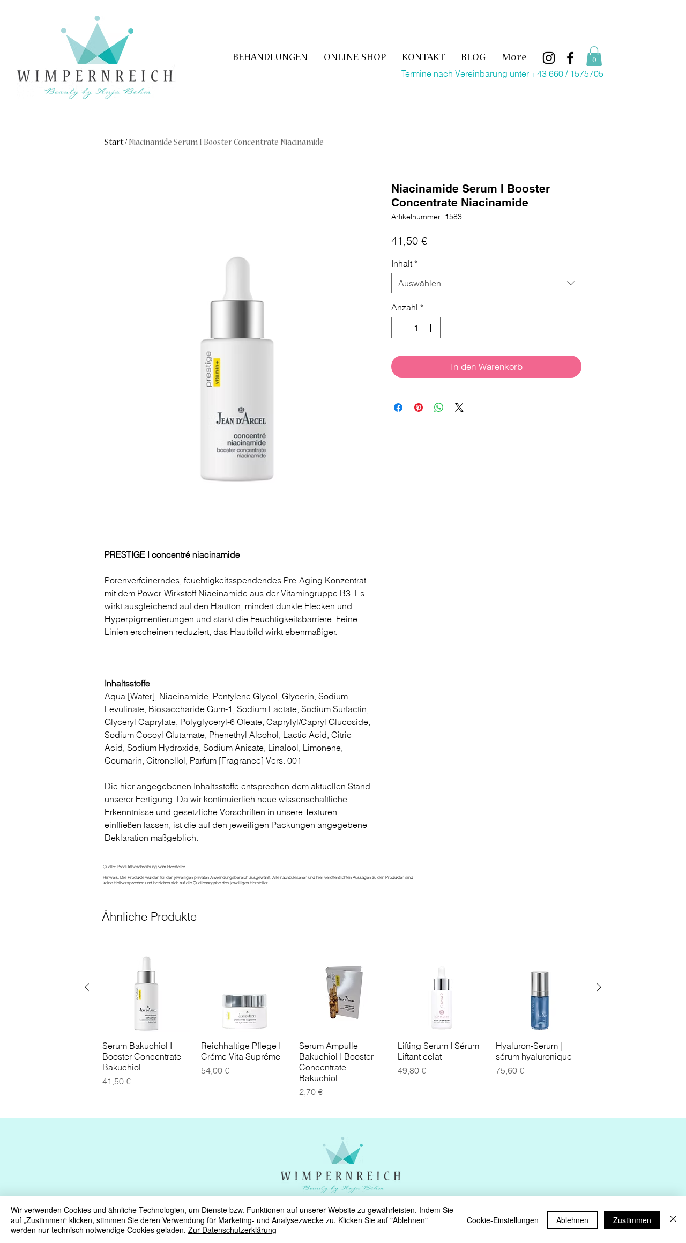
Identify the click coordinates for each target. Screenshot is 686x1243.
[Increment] (431, 327)
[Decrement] (400, 327)
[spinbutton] (416, 327)
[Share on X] (459, 407)
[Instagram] (549, 58)
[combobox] (486, 283)
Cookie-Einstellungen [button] (503, 1220)
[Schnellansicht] (146, 988)
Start (114, 143)
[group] (343, 1026)
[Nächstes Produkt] (599, 987)
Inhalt (404, 263)
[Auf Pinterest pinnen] (418, 407)
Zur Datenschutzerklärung (232, 1229)
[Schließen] (673, 1219)
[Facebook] (570, 58)
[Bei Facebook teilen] (398, 407)
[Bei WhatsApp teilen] (439, 407)
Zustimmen (632, 1220)
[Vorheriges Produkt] (86, 987)
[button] (594, 56)
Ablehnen (572, 1220)
